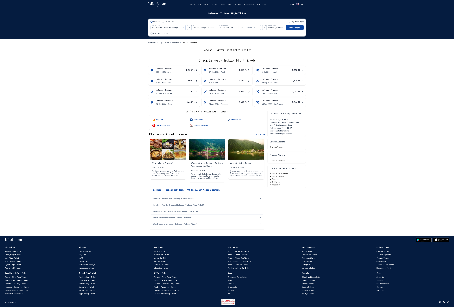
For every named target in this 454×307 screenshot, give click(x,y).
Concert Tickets (382, 251)
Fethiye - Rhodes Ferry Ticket (16, 290)
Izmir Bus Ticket (160, 261)
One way (156, 22)
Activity (214, 4)
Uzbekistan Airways (87, 265)
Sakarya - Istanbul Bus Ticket (239, 261)
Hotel (223, 4)
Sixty (230, 280)
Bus (199, 4)
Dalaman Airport (308, 280)
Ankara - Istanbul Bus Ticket (239, 255)
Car (229, 4)
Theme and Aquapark (385, 265)
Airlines (82, 247)
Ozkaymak (306, 265)
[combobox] (167, 27)
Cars (230, 273)
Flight (192, 4)
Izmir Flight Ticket (12, 258)
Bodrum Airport (308, 290)
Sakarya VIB (307, 261)
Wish (229, 294)
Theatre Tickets (382, 258)
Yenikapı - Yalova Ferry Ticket (165, 280)
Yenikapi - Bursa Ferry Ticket (165, 277)
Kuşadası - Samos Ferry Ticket (17, 287)
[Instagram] (448, 302)
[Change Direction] (183, 27)
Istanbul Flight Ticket (13, 251)
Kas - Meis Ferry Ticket (14, 294)
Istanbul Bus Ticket (161, 255)
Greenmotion (233, 287)
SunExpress (83, 261)
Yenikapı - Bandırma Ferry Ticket (166, 284)
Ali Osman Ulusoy (309, 258)
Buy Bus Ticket (159, 251)
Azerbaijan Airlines (86, 268)
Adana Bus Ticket (161, 268)
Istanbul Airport (308, 284)
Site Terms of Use (383, 284)
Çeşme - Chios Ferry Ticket (15, 277)
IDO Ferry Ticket (160, 273)
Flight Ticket (10, 247)
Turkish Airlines (85, 251)
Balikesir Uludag (308, 268)
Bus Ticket (158, 247)
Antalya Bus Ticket (161, 265)
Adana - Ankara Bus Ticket (238, 251)
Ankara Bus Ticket (161, 258)
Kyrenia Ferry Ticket (87, 290)
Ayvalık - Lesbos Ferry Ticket (16, 280)
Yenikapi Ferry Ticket (87, 277)
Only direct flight (297, 22)
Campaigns (380, 290)
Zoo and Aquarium (383, 255)
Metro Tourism (307, 251)
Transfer (237, 4)
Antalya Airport (308, 294)
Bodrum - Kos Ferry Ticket (15, 284)
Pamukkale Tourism (309, 255)
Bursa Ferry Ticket (86, 287)
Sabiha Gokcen (308, 287)
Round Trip (169, 22)
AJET (81, 258)
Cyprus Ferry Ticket (87, 294)
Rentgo (231, 284)
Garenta (231, 290)
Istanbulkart (249, 4)
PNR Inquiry (261, 4)
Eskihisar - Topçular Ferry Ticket (166, 290)
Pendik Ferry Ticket (87, 284)
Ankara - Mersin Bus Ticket (238, 258)
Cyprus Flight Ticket (13, 265)
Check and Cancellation (237, 277)
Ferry (206, 4)
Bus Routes (233, 247)
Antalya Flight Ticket (13, 255)
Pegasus (82, 255)
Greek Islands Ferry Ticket (16, 273)
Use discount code (160, 33)
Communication (382, 287)
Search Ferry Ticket (87, 273)
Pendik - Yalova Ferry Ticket (165, 287)
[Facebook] (443, 302)
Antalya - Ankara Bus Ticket (239, 268)
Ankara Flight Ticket (13, 261)
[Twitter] (440, 302)
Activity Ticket (382, 247)
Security (379, 280)
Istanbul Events (382, 261)
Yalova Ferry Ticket (87, 280)
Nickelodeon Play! (383, 268)
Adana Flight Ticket (12, 268)
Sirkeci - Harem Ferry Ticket (165, 294)
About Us (380, 277)
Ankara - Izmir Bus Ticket (238, 265)
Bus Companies (309, 247)
